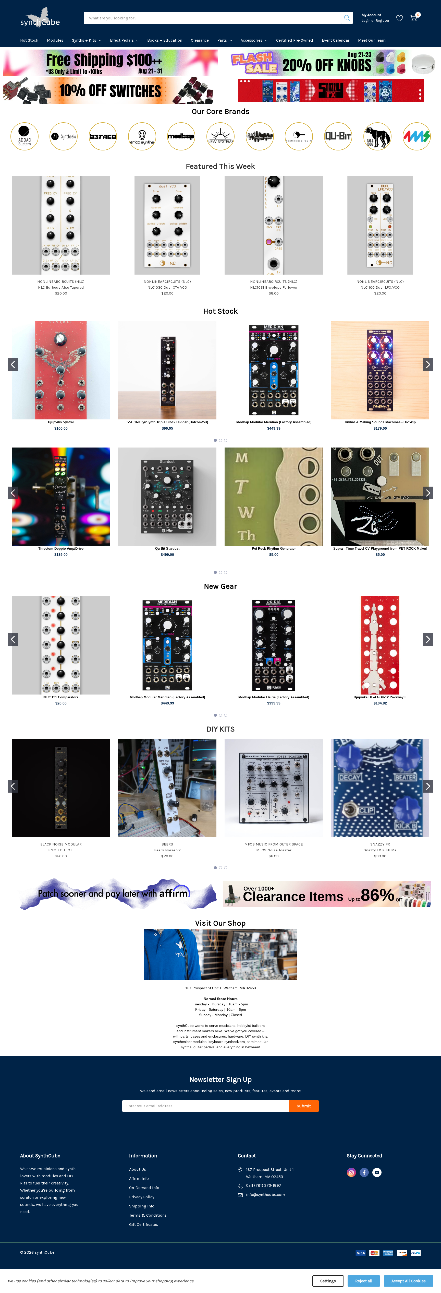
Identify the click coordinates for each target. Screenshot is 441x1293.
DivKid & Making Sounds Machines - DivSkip (380, 422)
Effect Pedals (122, 40)
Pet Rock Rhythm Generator (274, 548)
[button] (330, 63)
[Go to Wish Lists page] (399, 18)
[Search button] (347, 18)
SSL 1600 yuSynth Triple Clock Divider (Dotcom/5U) (167, 422)
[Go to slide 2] (428, 364)
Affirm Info (139, 1178)
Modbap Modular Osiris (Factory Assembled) (273, 697)
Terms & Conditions (148, 1215)
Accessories (251, 40)
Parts (222, 40)
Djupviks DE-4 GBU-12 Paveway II (380, 697)
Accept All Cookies (408, 1280)
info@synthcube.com (265, 1194)
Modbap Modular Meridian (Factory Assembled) (273, 422)
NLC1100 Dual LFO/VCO (380, 287)
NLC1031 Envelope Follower (274, 287)
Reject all (363, 1280)
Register (382, 20)
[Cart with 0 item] (413, 18)
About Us (137, 1169)
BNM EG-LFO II (61, 850)
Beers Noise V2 (167, 850)
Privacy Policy (141, 1196)
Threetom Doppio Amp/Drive (60, 548)
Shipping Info (141, 1206)
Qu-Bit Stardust (167, 548)
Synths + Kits (84, 40)
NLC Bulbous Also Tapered (61, 287)
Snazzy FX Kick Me (380, 850)
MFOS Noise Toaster (273, 850)
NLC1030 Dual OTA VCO (167, 287)
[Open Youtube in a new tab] (377, 1172)
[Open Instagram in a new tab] (351, 1172)
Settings (328, 1280)
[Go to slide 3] (225, 440)
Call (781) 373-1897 (263, 1185)
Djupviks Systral (61, 422)
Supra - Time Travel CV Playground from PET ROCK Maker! (380, 548)
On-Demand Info (144, 1187)
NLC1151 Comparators (60, 697)
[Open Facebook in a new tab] (364, 1172)
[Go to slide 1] (13, 364)
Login (366, 20)
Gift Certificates (143, 1224)
